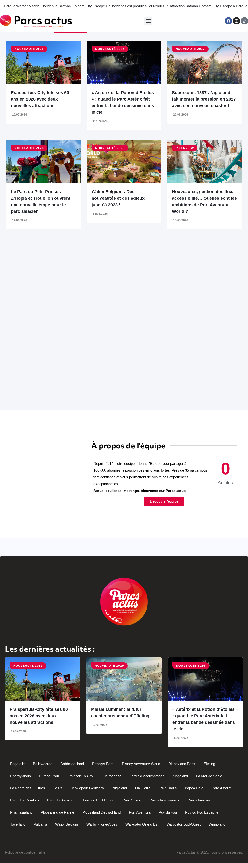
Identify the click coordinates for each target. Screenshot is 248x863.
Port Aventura (139, 812)
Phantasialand (21, 812)
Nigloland (119, 788)
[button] (148, 21)
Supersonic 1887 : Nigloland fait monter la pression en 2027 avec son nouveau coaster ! (204, 99)
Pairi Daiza (168, 788)
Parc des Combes (24, 800)
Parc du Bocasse (61, 800)
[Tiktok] (244, 20)
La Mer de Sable (209, 776)
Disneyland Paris (181, 764)
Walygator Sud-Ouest (184, 824)
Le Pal (58, 788)
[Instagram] (236, 20)
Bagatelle (17, 764)
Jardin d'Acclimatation (147, 776)
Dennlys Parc (103, 764)
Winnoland (217, 824)
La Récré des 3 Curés (27, 788)
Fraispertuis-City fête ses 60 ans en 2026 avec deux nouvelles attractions (40, 99)
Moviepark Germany (87, 788)
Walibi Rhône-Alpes (101, 824)
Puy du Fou (168, 812)
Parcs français (198, 800)
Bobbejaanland (72, 764)
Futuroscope (111, 776)
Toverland (17, 824)
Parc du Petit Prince (98, 800)
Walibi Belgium (66, 824)
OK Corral (143, 788)
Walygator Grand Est (141, 824)
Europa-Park (49, 776)
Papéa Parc (194, 788)
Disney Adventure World (141, 764)
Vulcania (40, 824)
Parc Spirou (132, 800)
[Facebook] (228, 20)
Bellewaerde (42, 764)
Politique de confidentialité (25, 852)
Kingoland (180, 776)
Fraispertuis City (80, 776)
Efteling (209, 764)
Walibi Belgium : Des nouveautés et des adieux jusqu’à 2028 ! (118, 198)
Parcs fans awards (164, 800)
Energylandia (20, 776)
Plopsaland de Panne (57, 812)
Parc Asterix (221, 788)
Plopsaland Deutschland (101, 812)
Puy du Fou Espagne (201, 812)
